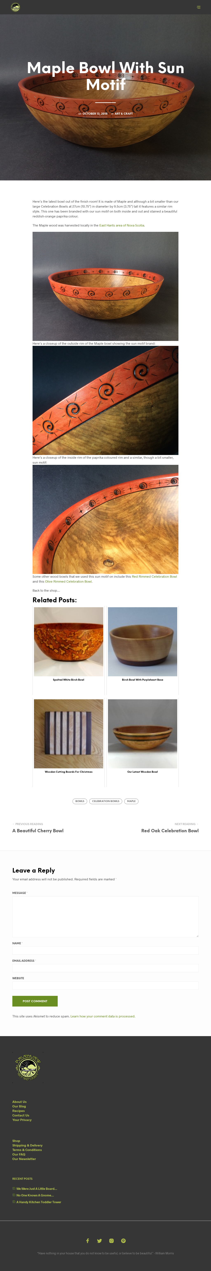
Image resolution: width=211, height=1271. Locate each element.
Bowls (79, 801)
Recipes (18, 1111)
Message (20, 893)
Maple (131, 801)
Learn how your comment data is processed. (102, 1016)
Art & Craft (124, 113)
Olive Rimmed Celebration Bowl (68, 581)
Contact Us (20, 1115)
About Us (19, 1102)
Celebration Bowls (105, 801)
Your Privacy (22, 1120)
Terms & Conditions (27, 1150)
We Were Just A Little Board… (36, 1188)
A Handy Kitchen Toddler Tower (38, 1202)
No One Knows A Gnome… (35, 1195)
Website (18, 978)
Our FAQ (18, 1154)
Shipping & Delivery (27, 1145)
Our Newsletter (24, 1159)
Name (17, 943)
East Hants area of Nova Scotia (121, 225)
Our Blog (19, 1106)
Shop (16, 1141)
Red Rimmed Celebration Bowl (154, 576)
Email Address (24, 961)
